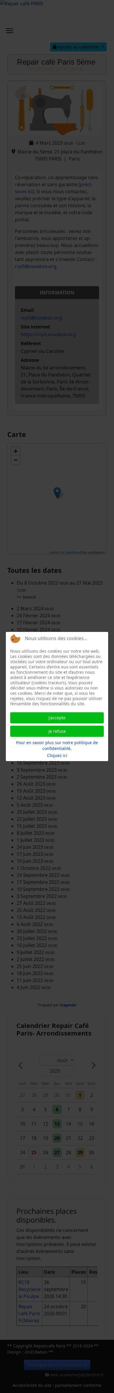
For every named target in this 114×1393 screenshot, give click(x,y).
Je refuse (57, 731)
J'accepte (57, 717)
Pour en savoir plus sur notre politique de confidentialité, (57, 745)
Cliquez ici (57, 755)
